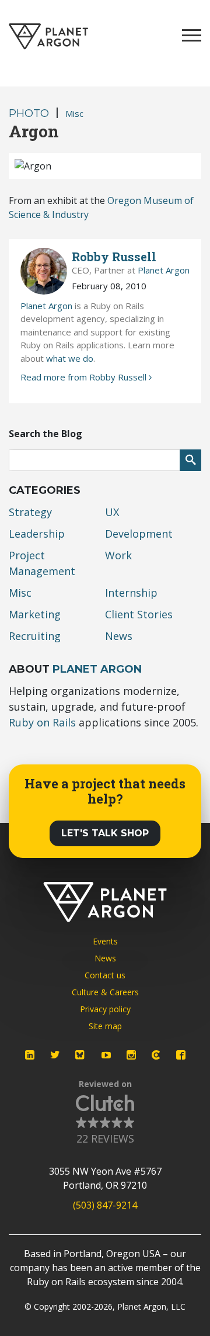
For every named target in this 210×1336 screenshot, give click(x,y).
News (118, 636)
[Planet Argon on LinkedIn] (29, 1055)
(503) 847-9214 (105, 1205)
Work (118, 555)
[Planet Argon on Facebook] (181, 1055)
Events (105, 941)
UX (112, 512)
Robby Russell (114, 256)
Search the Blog (45, 433)
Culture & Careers (105, 992)
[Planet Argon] (48, 36)
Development (139, 534)
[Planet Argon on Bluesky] (80, 1055)
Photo (29, 113)
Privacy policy (105, 1009)
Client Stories (139, 614)
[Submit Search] (190, 460)
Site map (105, 1026)
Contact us (105, 975)
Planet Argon (164, 270)
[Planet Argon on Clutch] (156, 1055)
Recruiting (35, 636)
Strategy (30, 512)
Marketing (35, 614)
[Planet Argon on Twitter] (55, 1055)
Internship (131, 593)
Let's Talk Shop (105, 833)
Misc (74, 113)
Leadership (37, 534)
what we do (69, 358)
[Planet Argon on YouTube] (106, 1055)
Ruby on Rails (42, 722)
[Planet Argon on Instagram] (131, 1055)
